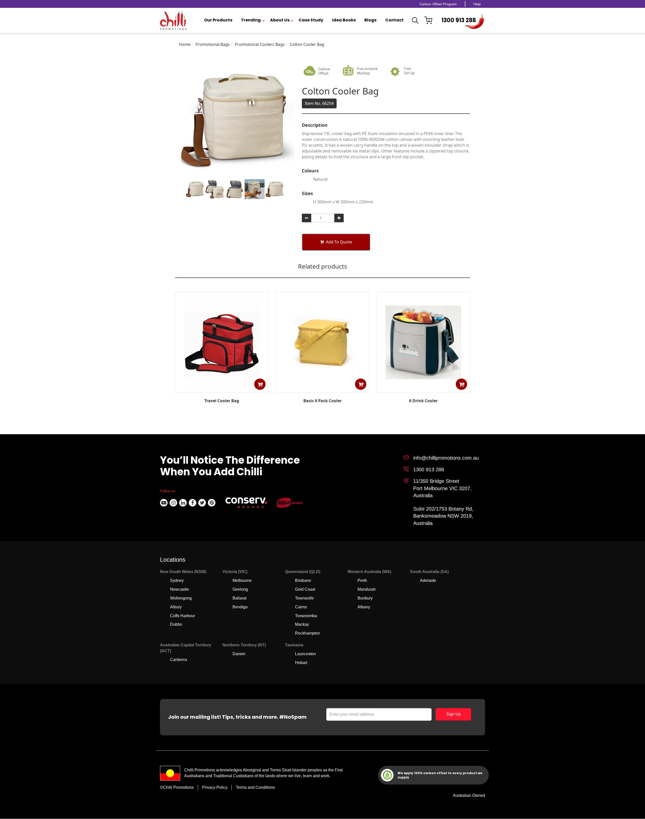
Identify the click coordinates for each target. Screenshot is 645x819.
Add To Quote (339, 242)
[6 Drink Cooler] (423, 389)
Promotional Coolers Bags (260, 44)
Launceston (305, 654)
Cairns (301, 607)
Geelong (240, 589)
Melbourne (242, 580)
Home (184, 44)
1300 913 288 (458, 20)
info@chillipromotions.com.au (446, 458)
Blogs (370, 20)
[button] (260, 384)
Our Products (218, 20)
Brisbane (303, 580)
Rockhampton (307, 633)
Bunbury (365, 598)
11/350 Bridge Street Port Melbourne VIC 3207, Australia (442, 488)
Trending (251, 20)
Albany (364, 607)
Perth (362, 580)
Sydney (177, 580)
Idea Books (344, 20)
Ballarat (239, 598)
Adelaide (428, 580)
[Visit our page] (164, 503)
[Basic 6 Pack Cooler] (322, 389)
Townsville (304, 598)
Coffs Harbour (182, 616)
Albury (176, 607)
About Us (279, 20)
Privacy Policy (215, 787)
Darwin (239, 654)
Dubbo (176, 624)
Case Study (311, 20)
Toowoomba (306, 616)
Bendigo (240, 607)
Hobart (301, 662)
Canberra (178, 659)
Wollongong (181, 598)
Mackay (302, 624)
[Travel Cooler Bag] (222, 389)
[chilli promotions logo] (173, 20)
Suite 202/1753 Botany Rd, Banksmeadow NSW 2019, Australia (443, 516)
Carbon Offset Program (438, 4)
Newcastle (179, 589)
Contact (394, 20)
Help (477, 4)
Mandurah (367, 589)
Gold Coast (305, 589)
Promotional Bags (213, 44)
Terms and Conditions (255, 787)
